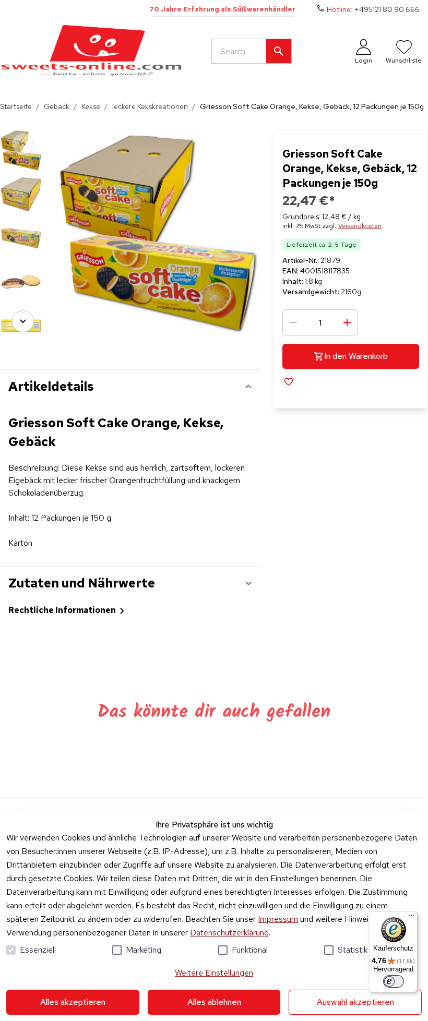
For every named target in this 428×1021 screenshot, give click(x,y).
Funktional (250, 949)
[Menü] (411, 917)
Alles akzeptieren (72, 1001)
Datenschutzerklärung (229, 932)
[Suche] (278, 51)
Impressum (278, 919)
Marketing (143, 949)
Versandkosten (360, 226)
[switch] (393, 981)
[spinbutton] (320, 322)
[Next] (23, 321)
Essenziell (38, 949)
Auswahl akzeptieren (355, 1001)
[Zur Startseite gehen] (91, 51)
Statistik (352, 949)
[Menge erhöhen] (347, 322)
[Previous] (23, 144)
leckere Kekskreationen (150, 106)
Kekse (90, 106)
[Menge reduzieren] (293, 322)
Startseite (16, 106)
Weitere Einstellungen (214, 972)
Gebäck (56, 106)
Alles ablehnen (214, 1001)
